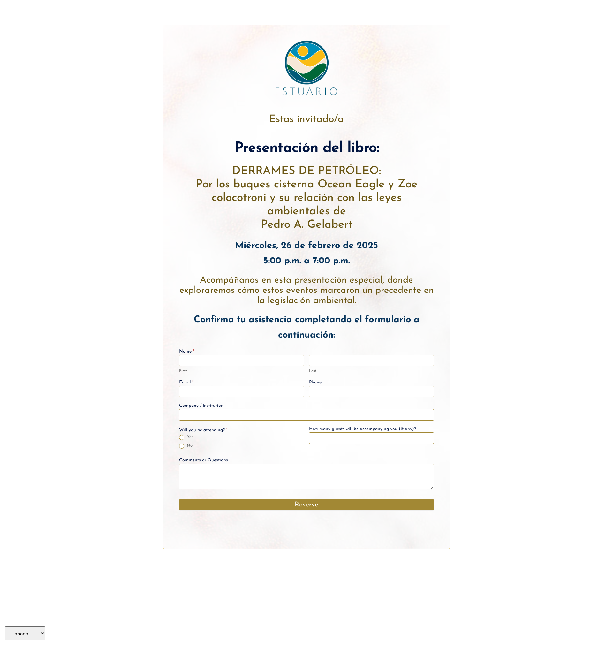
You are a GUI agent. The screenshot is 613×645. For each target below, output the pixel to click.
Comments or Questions (203, 460)
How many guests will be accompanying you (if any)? (362, 429)
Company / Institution (201, 406)
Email (186, 382)
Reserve (306, 504)
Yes (189, 437)
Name (186, 351)
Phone (315, 382)
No (189, 446)
